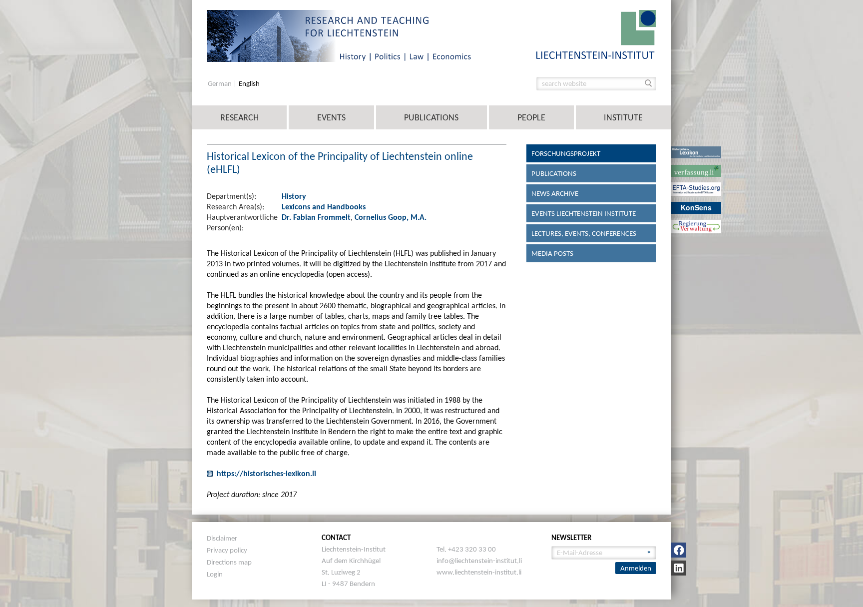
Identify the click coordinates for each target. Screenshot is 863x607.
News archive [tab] (554, 193)
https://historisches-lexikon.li (266, 473)
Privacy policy (227, 550)
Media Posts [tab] (552, 253)
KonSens (696, 207)
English (249, 83)
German (220, 83)
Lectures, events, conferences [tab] (583, 233)
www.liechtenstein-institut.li (478, 572)
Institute (623, 117)
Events (331, 117)
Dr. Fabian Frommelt (316, 217)
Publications (431, 117)
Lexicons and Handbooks (324, 206)
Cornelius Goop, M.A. (391, 217)
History (294, 196)
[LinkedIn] (678, 568)
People (531, 117)
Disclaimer (222, 538)
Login (215, 574)
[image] (596, 33)
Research (239, 117)
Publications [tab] (553, 173)
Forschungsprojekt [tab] (565, 153)
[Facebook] (678, 550)
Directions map (229, 562)
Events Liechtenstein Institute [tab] (583, 213)
